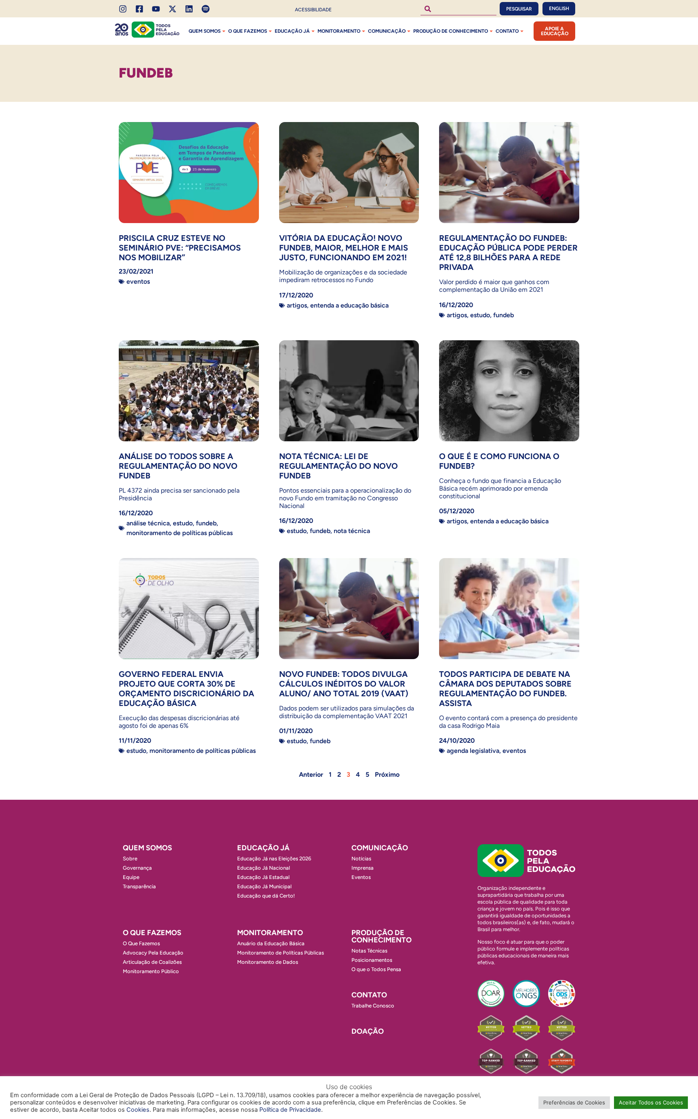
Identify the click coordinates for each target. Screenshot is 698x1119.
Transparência (139, 886)
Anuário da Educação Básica (271, 943)
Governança (137, 868)
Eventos (138, 281)
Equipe (131, 877)
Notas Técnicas (369, 951)
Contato (507, 31)
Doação (367, 1031)
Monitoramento (338, 31)
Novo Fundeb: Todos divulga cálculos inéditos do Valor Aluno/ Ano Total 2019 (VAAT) (343, 683)
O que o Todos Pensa (376, 969)
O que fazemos (247, 31)
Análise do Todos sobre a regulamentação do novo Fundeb (178, 465)
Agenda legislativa (473, 750)
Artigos (297, 305)
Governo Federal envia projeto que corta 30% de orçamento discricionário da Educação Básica (186, 688)
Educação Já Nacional (263, 868)
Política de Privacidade (290, 1109)
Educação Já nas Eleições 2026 (274, 859)
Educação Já (292, 31)
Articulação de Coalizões (152, 962)
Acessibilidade (313, 10)
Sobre (130, 859)
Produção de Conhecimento (450, 31)
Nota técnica (352, 531)
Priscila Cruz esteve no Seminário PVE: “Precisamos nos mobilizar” (180, 247)
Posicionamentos (371, 960)
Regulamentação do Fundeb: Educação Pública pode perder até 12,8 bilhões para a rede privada (508, 252)
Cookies (137, 1109)
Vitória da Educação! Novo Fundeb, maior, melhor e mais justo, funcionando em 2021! (343, 247)
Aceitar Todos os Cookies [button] (651, 1102)
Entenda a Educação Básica (349, 305)
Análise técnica (148, 523)
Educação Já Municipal (264, 886)
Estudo (480, 315)
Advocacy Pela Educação (153, 953)
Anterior (311, 774)
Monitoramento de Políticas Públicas (179, 533)
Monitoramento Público (151, 971)
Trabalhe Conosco (372, 1006)
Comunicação (387, 31)
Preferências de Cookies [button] (574, 1102)
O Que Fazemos (141, 943)
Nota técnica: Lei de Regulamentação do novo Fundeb (338, 465)
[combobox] (458, 8)
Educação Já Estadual (263, 877)
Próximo (387, 774)
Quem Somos (205, 31)
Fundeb (503, 315)
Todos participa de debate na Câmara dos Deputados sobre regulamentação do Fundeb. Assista (505, 688)
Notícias (361, 859)
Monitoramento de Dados (267, 962)
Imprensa (362, 868)
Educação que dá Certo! (266, 896)
